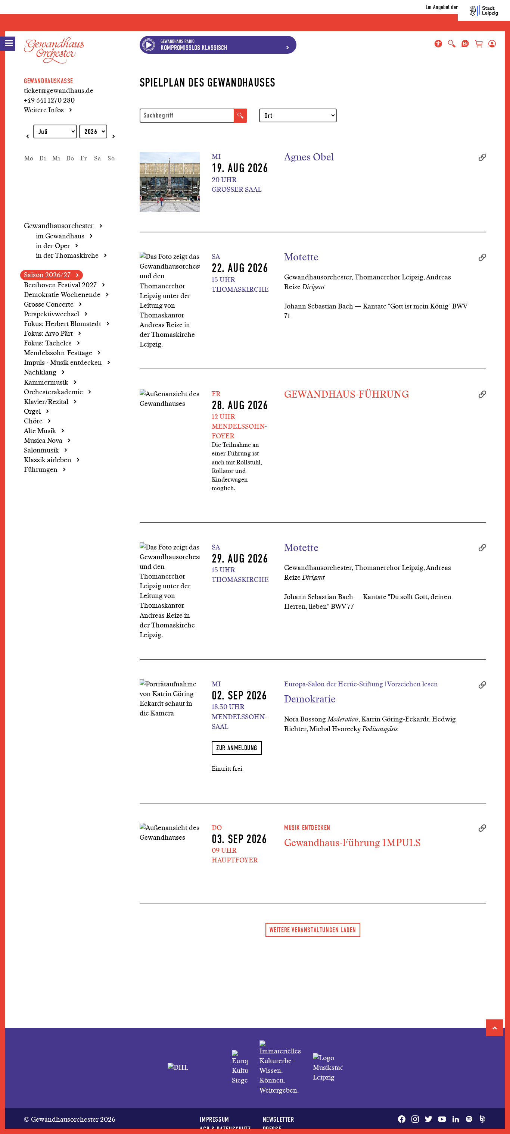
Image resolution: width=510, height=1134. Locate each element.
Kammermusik (46, 382)
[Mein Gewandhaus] (490, 44)
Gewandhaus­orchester (59, 226)
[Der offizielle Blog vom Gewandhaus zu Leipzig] (481, 1119)
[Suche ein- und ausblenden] (451, 44)
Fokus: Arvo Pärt (48, 333)
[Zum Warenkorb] (478, 44)
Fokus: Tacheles (48, 343)
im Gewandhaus (60, 236)
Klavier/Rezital (46, 401)
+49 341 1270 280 (49, 100)
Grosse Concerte (49, 304)
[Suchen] (240, 116)
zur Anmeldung (236, 748)
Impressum (214, 1119)
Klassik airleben (47, 459)
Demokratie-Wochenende (62, 294)
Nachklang (40, 372)
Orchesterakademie (53, 392)
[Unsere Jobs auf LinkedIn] (455, 1119)
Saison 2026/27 (47, 274)
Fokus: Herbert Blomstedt (62, 323)
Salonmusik (41, 450)
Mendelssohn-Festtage (58, 352)
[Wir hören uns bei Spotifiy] (469, 1119)
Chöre (33, 421)
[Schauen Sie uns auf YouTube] (442, 1119)
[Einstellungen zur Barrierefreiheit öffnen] (440, 44)
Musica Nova (43, 440)
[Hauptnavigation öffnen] (7, 44)
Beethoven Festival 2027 (60, 285)
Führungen (40, 469)
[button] (494, 1027)
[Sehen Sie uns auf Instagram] (415, 1119)
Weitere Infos (44, 110)
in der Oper (53, 245)
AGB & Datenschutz (225, 1129)
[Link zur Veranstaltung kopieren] (482, 157)
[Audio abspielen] (149, 45)
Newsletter (278, 1119)
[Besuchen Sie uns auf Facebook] (403, 1119)
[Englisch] (465, 44)
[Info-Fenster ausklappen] (287, 45)
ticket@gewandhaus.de (58, 90)
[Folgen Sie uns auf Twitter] (428, 1119)
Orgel (32, 411)
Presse (272, 1129)
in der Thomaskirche (67, 255)
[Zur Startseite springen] (54, 44)
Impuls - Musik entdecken (63, 362)
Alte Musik (40, 430)
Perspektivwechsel (51, 314)
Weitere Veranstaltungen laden (313, 930)
